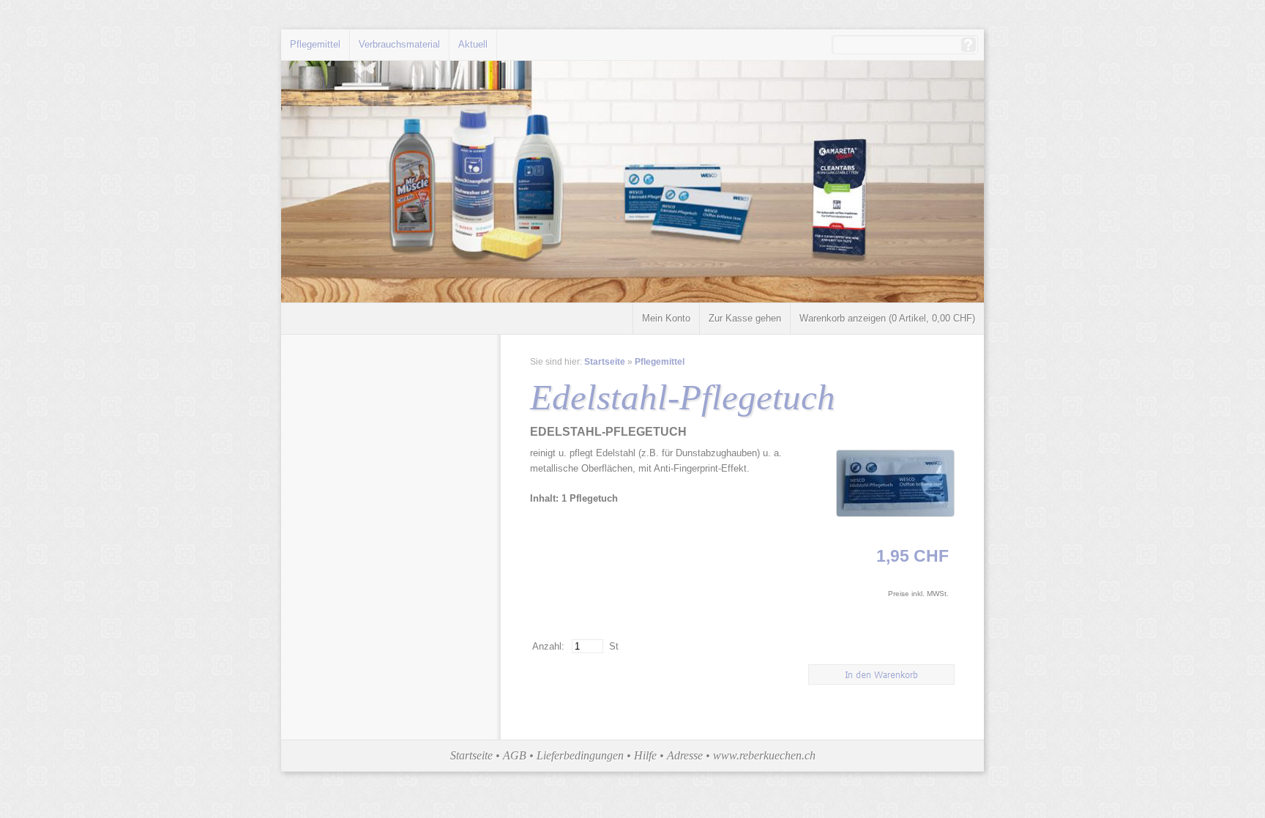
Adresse (685, 755)
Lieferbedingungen (580, 755)
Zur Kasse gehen (745, 318)
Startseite (604, 361)
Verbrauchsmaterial (399, 44)
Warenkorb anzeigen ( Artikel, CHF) (887, 318)
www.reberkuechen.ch (764, 755)
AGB (514, 755)
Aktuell (473, 44)
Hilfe (645, 755)
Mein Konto (666, 318)
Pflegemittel (315, 44)
